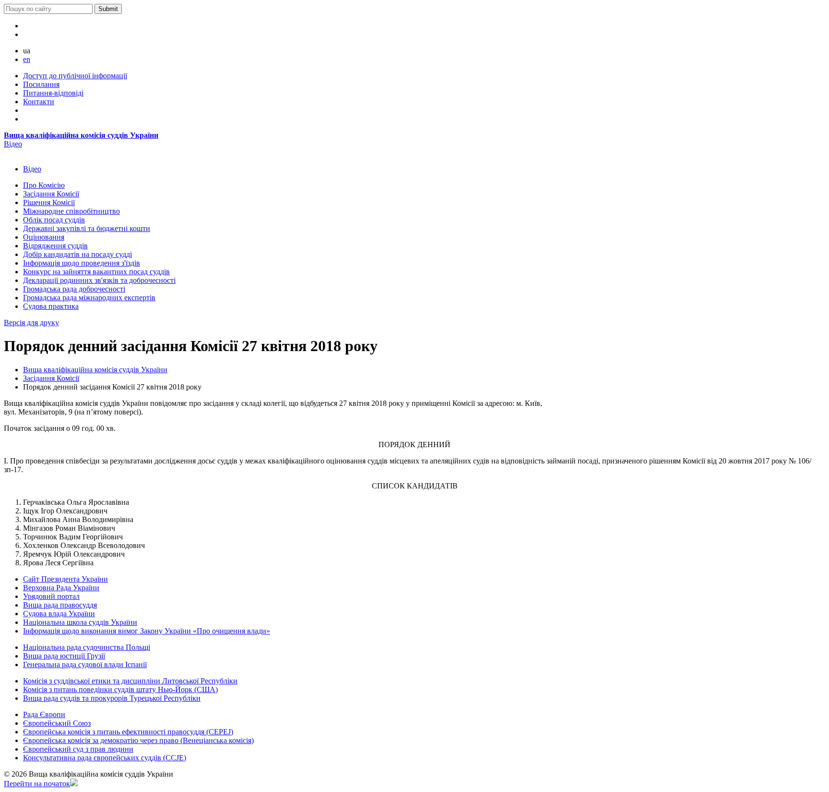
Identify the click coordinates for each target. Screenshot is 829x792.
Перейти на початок (37, 784)
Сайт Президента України (65, 579)
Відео (13, 144)
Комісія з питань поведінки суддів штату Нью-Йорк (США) (120, 689)
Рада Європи (44, 714)
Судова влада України (59, 613)
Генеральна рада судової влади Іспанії (85, 664)
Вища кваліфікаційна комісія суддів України (81, 135)
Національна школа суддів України (80, 622)
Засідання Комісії (51, 378)
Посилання (41, 84)
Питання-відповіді (53, 93)
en (26, 59)
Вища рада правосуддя (60, 605)
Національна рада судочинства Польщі (86, 647)
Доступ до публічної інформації (75, 76)
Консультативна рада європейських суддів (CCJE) (104, 758)
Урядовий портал (51, 596)
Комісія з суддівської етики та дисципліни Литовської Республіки (130, 681)
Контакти (38, 101)
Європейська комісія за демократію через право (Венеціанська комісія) (138, 740)
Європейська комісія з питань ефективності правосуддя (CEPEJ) (128, 732)
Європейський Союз (57, 723)
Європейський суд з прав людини (78, 749)
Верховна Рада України (61, 588)
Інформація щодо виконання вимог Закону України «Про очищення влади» (146, 631)
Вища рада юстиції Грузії (64, 656)
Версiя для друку (31, 322)
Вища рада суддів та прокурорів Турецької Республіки (112, 698)
